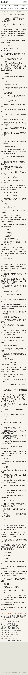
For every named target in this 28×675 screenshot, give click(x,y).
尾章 (21, 613)
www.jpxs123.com (14, 673)
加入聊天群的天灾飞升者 (15, 11)
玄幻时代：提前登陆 (7, 636)
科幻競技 (3, 8)
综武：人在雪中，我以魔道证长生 (11, 634)
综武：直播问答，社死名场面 (9, 638)
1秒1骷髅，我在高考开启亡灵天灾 (16, 618)
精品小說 (3, 6)
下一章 (17, 613)
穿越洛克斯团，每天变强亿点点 (10, 628)
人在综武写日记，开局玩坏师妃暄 (11, 630)
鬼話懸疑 (17, 8)
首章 (3, 613)
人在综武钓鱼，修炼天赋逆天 (9, 626)
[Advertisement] (14, 656)
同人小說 (24, 8)
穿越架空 (10, 8)
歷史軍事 (24, 6)
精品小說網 (4, 2)
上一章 (7, 613)
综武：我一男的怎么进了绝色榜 (10, 622)
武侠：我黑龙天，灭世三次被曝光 (11, 640)
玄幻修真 (17, 6)
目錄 (24, 613)
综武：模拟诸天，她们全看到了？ (11, 632)
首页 (2, 11)
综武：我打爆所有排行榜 (8, 624)
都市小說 (10, 6)
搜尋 (25, 1)
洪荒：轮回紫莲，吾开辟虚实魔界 (16, 616)
